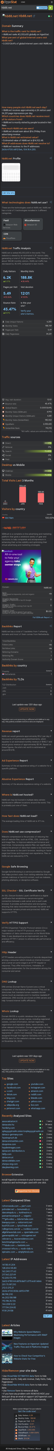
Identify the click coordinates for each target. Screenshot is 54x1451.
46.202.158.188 (9, 1297)
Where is (27, 794)
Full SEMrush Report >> (42, 617)
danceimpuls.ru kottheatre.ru (17, 1212)
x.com (9, 1091)
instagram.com (38, 1087)
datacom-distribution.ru (13, 1151)
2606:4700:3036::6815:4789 (15, 1291)
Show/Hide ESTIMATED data (20, 1376)
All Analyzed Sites (13, 1448)
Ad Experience (27, 760)
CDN (6, 234)
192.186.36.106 (9, 1301)
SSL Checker (27, 890)
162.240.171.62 (9, 1271)
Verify (27, 922)
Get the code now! (27, 1411)
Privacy (31, 1448)
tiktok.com (12, 1094)
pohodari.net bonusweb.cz (16, 1209)
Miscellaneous (32, 220)
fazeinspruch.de (9, 1138)
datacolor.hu (8, 1124)
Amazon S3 (32, 225)
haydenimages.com (11, 1147)
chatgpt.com (13, 1101)
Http (27, 952)
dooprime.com (9, 1144)
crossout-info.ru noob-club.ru (17, 1248)
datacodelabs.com (11, 1160)
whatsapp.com (38, 1108)
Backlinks (12, 626)
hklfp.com (6, 1154)
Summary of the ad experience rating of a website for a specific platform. (26, 767)
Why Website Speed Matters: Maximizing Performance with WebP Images (30, 1335)
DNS (27, 981)
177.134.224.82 (9, 1307)
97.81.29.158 (7, 1310)
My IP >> (48, 1316)
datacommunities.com (12, 1141)
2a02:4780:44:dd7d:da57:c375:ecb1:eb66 (22, 1281)
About (38, 1448)
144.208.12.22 (8, 1304)
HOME (23, 2)
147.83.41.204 (8, 1265)
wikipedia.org (13, 1105)
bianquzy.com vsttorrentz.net (17, 1222)
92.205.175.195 (9, 1278)
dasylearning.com (10, 1167)
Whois (27, 1011)
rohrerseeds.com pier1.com (16, 1206)
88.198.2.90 (7, 1294)
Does (27, 831)
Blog (24, 1448)
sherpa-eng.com (10, 1164)
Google (27, 866)
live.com (35, 1105)
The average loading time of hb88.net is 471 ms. (23, 821)
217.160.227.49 (9, 1274)
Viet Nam (9, 518)
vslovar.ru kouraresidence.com (17, 1239)
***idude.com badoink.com (16, 1245)
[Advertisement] (27, 76)
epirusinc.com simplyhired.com (17, 1252)
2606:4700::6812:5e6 (12, 149)
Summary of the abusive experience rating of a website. (26, 784)
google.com (12, 1084)
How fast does (27, 815)
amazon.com (37, 1091)
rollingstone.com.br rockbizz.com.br (20, 1229)
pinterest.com (13, 1108)
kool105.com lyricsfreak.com (17, 1225)
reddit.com (36, 1094)
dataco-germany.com (12, 1134)
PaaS (6, 220)
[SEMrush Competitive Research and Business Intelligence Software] (14, 528)
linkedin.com (36, 1098)
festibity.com (8, 1128)
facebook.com (14, 1087)
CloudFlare (10, 238)
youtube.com (37, 1084)
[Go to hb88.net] (34, 16)
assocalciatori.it (9, 1121)
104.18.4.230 (29, 149)
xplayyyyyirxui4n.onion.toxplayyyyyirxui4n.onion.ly (25, 1131)
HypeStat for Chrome (29, 1191)
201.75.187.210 (9, 1284)
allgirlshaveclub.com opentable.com (20, 1232)
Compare (43, 8)
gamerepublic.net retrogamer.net (19, 1235)
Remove (11, 1390)
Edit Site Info (8, 193)
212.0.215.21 (8, 1287)
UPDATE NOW (27, 709)
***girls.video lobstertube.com (17, 1219)
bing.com (11, 1098)
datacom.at (7, 1157)
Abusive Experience (27, 779)
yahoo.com (36, 1101)
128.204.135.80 (9, 1268)
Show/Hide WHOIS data (18, 1385)
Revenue (27, 731)
